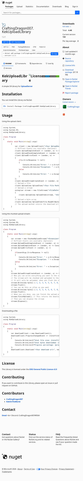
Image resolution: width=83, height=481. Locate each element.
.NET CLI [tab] (6, 47)
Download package (69, 71)
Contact (6, 434)
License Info (70, 65)
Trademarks (7, 472)
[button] (54, 53)
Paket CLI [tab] (42, 47)
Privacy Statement (66, 469)
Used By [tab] (50, 63)
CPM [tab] (34, 47)
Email (4, 415)
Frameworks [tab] (21, 63)
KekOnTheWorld (13, 401)
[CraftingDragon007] (65, 107)
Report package (71, 93)
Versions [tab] (8, 68)
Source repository (69, 59)
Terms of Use (29, 469)
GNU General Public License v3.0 (43, 369)
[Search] (77, 13)
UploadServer (27, 86)
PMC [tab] (13, 47)
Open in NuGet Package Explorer (72, 80)
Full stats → (67, 26)
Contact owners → (69, 102)
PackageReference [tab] (24, 47)
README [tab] (8, 63)
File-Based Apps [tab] (24, 50)
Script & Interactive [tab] (9, 50)
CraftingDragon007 (14, 399)
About (20, 469)
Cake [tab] (33, 50)
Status (32, 434)
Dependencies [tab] (36, 63)
